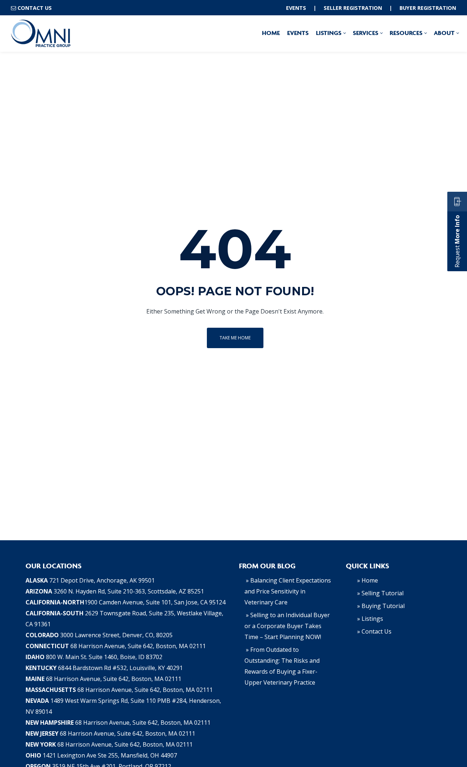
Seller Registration (353, 7)
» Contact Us (374, 631)
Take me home (235, 338)
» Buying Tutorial (381, 606)
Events (296, 7)
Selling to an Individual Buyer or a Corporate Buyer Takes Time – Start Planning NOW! (287, 626)
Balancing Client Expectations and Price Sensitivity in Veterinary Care (287, 591)
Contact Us (35, 7)
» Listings (370, 619)
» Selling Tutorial (380, 593)
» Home (367, 580)
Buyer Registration (428, 7)
